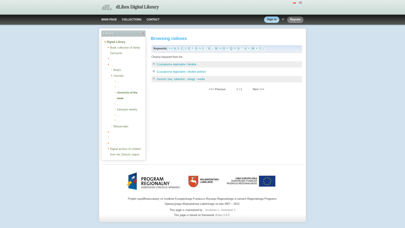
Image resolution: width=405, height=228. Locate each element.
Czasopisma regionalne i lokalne (176, 64)
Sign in (272, 19)
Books (117, 70)
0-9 (170, 48)
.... (111, 64)
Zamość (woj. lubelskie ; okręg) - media (181, 79)
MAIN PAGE (109, 19)
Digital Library (116, 41)
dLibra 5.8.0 (222, 215)
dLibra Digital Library (137, 6)
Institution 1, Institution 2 (220, 210)
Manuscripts (120, 126)
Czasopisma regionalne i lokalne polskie (181, 71)
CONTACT (153, 19)
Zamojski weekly (127, 109)
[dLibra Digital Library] (106, 7)
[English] (301, 2)
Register (295, 19)
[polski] (295, 2)
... (111, 58)
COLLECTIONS (132, 19)
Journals (118, 75)
